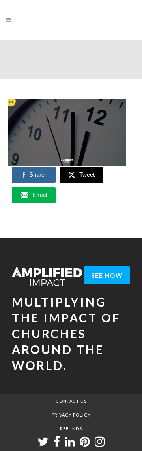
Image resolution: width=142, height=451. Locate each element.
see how (107, 275)
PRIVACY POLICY (71, 414)
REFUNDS (71, 428)
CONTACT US (71, 401)
